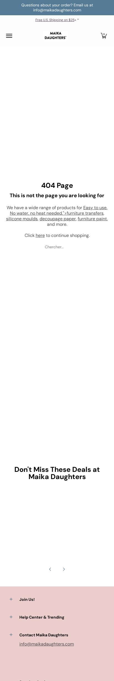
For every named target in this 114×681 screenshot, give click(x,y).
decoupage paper (58, 219)
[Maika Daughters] (55, 36)
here (40, 235)
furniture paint (92, 219)
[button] (103, 36)
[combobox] (57, 246)
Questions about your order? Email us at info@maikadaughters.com (57, 7)
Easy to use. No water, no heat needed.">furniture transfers (59, 210)
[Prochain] (64, 569)
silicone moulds (22, 219)
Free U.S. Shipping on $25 (54, 20)
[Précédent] (50, 569)
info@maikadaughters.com (46, 644)
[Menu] (9, 36)
